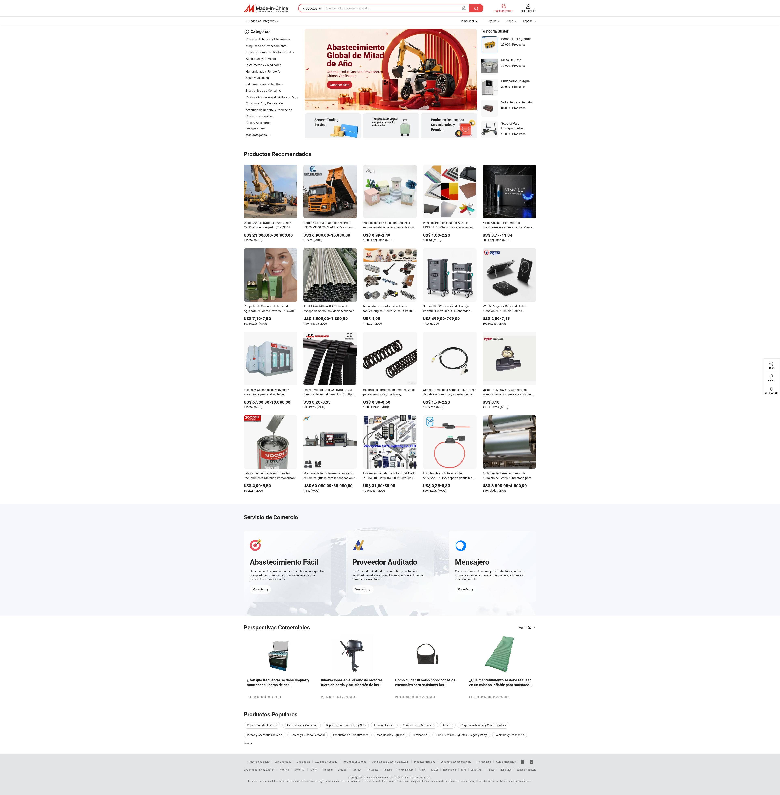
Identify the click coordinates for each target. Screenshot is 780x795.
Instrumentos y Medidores (263, 65)
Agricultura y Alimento (261, 58)
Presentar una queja (258, 761)
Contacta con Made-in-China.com (390, 761)
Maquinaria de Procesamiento (266, 46)
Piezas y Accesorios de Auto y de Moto (272, 97)
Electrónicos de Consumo (263, 90)
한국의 (422, 769)
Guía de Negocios (506, 761)
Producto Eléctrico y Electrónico (268, 39)
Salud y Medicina (257, 78)
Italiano (388, 769)
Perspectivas (484, 761)
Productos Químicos (260, 116)
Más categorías (256, 135)
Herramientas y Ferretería (263, 71)
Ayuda (493, 21)
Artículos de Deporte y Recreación (269, 110)
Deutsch (356, 769)
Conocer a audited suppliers (456, 761)
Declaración (303, 761)
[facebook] (522, 761)
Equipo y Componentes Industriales (270, 52)
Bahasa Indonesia (526, 769)
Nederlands (449, 769)
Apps (510, 21)
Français (328, 769)
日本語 (313, 769)
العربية (434, 769)
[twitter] (531, 761)
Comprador (467, 21)
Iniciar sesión (528, 11)
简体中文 (284, 769)
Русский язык (405, 769)
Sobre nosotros (283, 761)
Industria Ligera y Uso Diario (265, 84)
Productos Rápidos (424, 761)
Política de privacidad (354, 761)
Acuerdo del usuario (326, 761)
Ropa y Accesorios (258, 123)
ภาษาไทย (476, 769)
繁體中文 (300, 769)
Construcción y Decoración (264, 103)
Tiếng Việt (505, 769)
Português (372, 769)
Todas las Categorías (262, 21)
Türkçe (490, 769)
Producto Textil (256, 129)
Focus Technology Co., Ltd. (383, 777)
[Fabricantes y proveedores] (266, 8)
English (270, 769)
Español (342, 769)
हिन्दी (463, 769)
